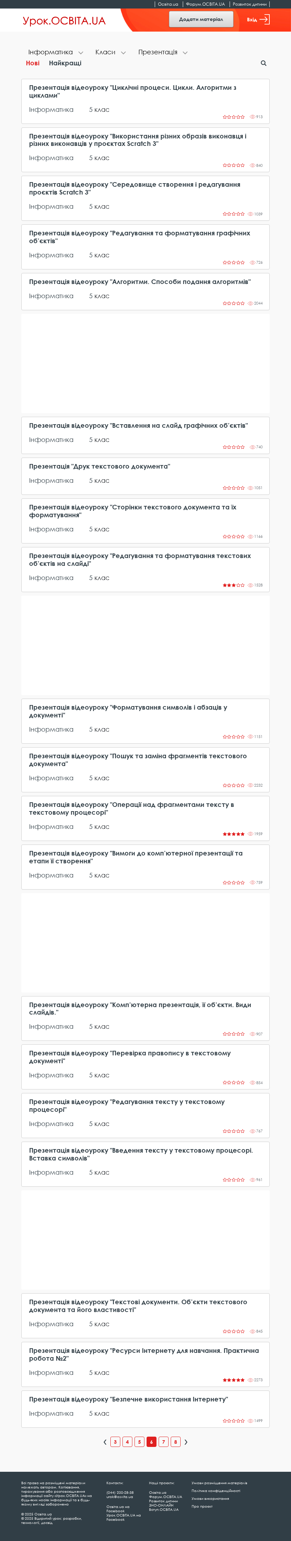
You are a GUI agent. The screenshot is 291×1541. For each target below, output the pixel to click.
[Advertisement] (145, 363)
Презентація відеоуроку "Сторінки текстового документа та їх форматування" (132, 511)
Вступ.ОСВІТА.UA (164, 1509)
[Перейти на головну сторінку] (64, 20)
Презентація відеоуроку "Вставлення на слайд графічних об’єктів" (138, 425)
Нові (32, 63)
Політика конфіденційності (216, 1490)
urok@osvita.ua (119, 1496)
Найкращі (65, 63)
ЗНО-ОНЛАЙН (161, 1505)
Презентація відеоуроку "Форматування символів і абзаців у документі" (128, 711)
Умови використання (210, 1498)
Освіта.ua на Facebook (118, 1508)
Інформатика (51, 109)
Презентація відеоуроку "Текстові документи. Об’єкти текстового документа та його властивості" (138, 1305)
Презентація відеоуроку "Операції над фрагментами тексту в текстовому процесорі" (131, 808)
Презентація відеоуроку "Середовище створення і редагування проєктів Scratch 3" (134, 188)
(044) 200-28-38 (120, 1492)
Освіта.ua (168, 4)
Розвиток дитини (250, 4)
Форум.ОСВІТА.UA (205, 4)
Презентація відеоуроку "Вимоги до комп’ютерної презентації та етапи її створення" (136, 857)
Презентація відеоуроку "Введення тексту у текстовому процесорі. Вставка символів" (141, 1154)
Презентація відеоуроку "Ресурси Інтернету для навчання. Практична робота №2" (144, 1354)
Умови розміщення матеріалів (219, 1483)
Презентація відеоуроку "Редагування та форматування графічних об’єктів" (139, 237)
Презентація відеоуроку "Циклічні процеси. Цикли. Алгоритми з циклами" (132, 91)
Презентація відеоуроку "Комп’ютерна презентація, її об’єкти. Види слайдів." (140, 1008)
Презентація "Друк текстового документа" (99, 466)
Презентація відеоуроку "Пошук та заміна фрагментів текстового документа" (138, 759)
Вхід (252, 19)
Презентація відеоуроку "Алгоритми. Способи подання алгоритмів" (140, 281)
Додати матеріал (201, 19)
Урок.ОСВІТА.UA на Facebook (123, 1517)
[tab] (54, 52)
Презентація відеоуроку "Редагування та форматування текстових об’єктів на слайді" (140, 559)
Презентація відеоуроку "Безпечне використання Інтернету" (128, 1399)
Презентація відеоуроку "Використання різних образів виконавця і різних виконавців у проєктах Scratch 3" (137, 140)
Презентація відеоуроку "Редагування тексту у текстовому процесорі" (127, 1105)
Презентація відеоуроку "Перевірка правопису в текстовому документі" (130, 1057)
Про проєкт (202, 1506)
